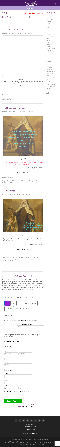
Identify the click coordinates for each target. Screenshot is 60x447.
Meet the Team (51, 77)
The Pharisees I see (11, 191)
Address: (6, 373)
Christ (13, 257)
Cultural (49, 21)
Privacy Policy (41, 444)
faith (34, 257)
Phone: (6, 362)
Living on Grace (51, 71)
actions (9, 257)
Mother (23, 259)
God (30, 181)
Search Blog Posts (36, 17)
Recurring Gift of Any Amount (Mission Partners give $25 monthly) (22, 335)
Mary (3, 182)
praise (33, 259)
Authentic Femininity (52, 64)
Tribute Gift (8, 316)
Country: (6, 368)
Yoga (48, 58)
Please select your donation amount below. (18, 297)
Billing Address (9, 346)
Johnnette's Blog (51, 69)
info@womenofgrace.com (30, 433)
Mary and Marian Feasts (51, 74)
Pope (48, 25)
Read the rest (21, 90)
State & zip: (7, 386)
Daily (22, 181)
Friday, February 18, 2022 (14, 33)
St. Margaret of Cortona (31, 98)
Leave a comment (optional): (25, 324)
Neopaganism (50, 44)
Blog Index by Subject (50, 37)
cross (27, 257)
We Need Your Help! (35, 13)
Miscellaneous (50, 42)
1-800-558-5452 (30, 430)
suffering (40, 98)
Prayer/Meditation (51, 48)
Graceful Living (20, 98)
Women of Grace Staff (28, 33)
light (16, 259)
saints (41, 259)
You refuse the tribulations (14, 29)
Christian (18, 257)
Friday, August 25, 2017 (14, 111)
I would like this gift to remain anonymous (18, 391)
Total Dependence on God (13, 108)
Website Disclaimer (33, 444)
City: (5, 380)
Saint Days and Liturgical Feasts (51, 80)
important (11, 259)
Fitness (50, 52)
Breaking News (49, 17)
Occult (48, 46)
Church (18, 181)
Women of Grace (6, 99)
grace (33, 181)
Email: (6, 357)
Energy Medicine (51, 40)
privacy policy (20, 406)
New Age (48, 34)
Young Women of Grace (50, 92)
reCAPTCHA (33, 404)
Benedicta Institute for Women (51, 66)
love (19, 259)
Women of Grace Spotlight (51, 87)
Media (48, 23)
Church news (50, 19)
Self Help (49, 50)
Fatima (26, 181)
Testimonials (50, 82)
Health (49, 54)
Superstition (50, 56)
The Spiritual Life (51, 84)
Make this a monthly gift (13, 341)
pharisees (28, 259)
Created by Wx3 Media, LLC (22, 444)
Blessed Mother (11, 181)
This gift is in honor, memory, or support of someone (21, 320)
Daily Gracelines (11, 98)
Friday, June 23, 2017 (13, 194)
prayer (37, 259)
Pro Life (49, 27)
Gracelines (11, 95)
